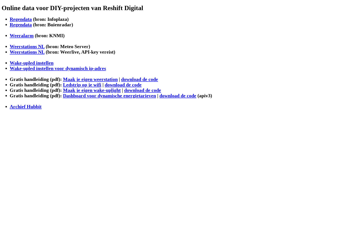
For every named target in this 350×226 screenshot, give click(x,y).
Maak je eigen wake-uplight (92, 90)
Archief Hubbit (26, 106)
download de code (139, 79)
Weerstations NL (27, 46)
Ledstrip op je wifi (82, 84)
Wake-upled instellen (31, 63)
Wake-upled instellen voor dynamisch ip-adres (58, 68)
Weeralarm (22, 35)
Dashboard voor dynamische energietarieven (109, 95)
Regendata (21, 19)
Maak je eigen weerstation (90, 79)
